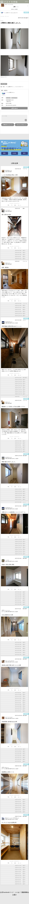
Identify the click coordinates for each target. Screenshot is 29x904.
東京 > (23, 153)
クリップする (21, 124)
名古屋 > (14, 153)
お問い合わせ (14, 108)
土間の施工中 (3, 83)
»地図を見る (8, 101)
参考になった (8, 124)
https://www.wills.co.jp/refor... (11, 105)
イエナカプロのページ (19, 86)
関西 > (5, 153)
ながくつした (8, 4)
